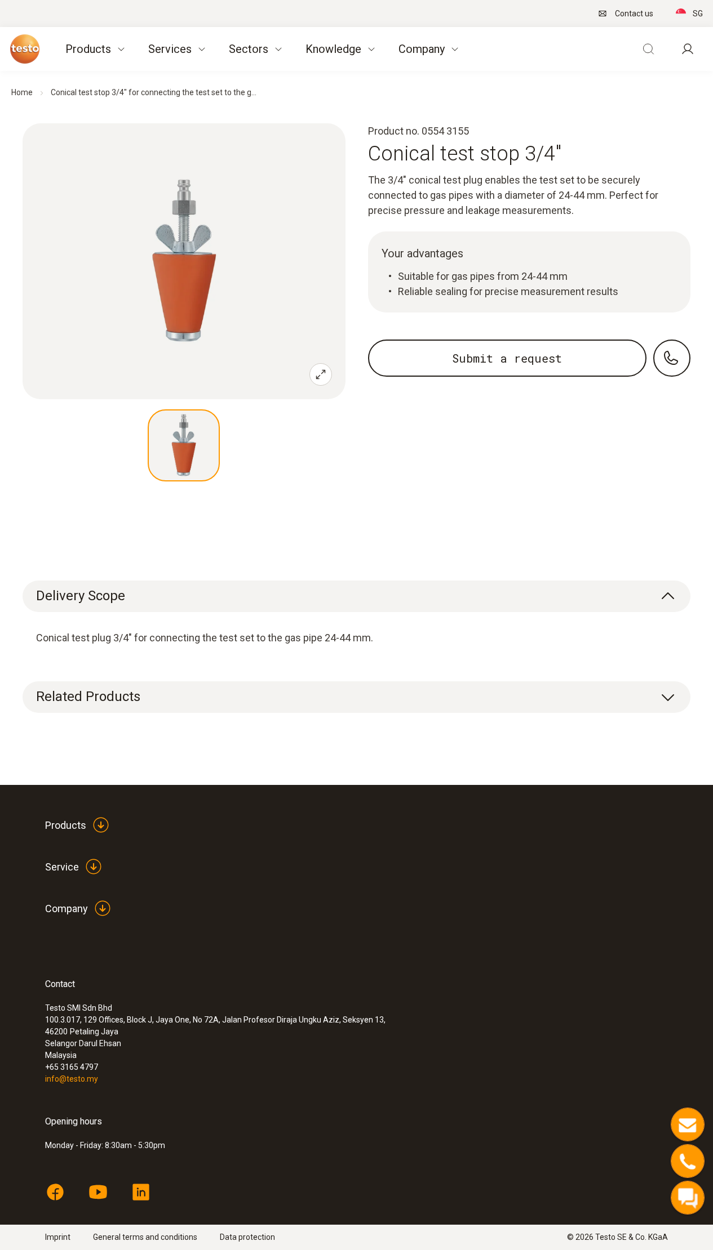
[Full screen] (320, 374)
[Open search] (648, 49)
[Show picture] (184, 445)
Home (22, 92)
